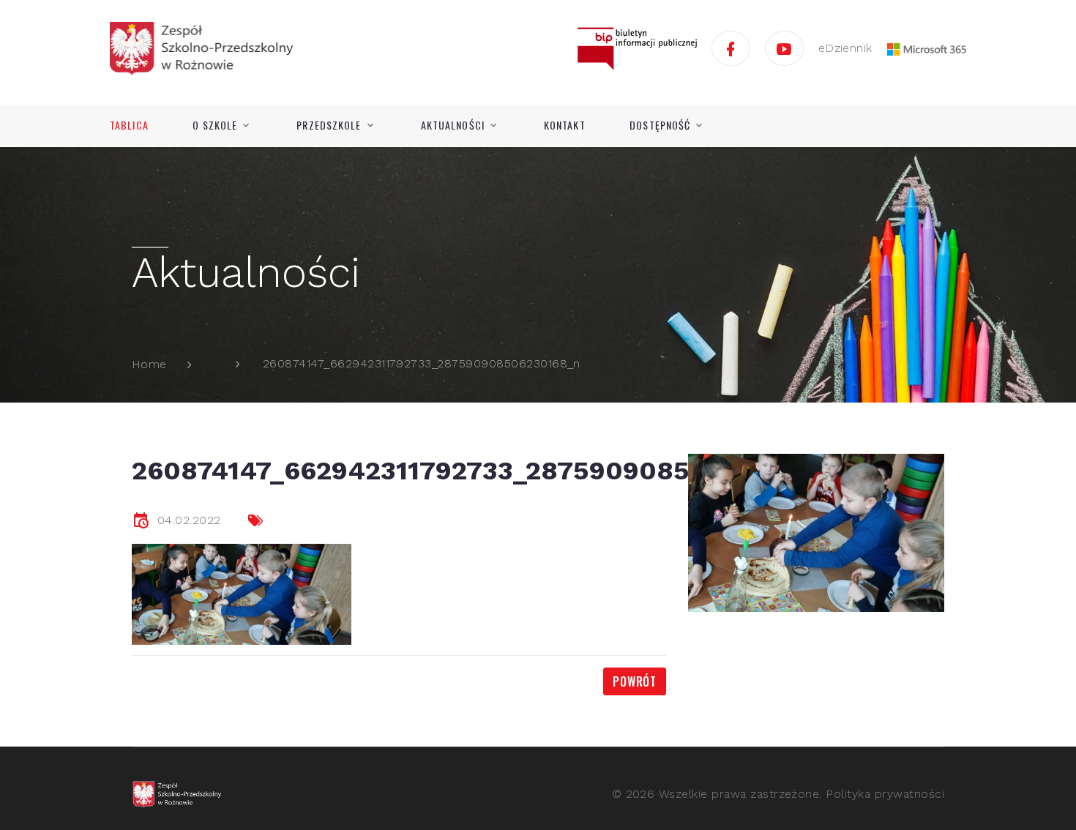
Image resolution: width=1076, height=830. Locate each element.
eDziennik (845, 48)
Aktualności (453, 125)
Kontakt (565, 125)
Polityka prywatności (885, 794)
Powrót (635, 681)
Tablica (129, 125)
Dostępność (659, 125)
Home (149, 364)
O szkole (215, 125)
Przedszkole (328, 125)
